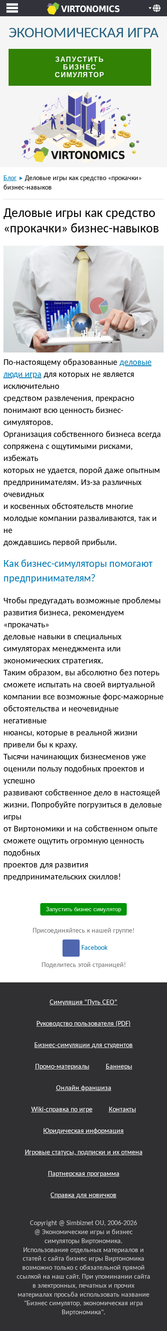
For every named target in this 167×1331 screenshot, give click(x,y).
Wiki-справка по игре (61, 1109)
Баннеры (119, 1066)
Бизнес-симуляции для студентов (83, 1045)
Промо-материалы (62, 1066)
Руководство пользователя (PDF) (83, 1024)
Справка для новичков (83, 1195)
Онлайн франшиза (83, 1088)
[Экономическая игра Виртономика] (83, 8)
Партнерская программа (83, 1174)
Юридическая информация (83, 1131)
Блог (10, 178)
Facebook (93, 948)
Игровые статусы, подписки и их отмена (84, 1152)
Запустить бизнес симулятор (79, 67)
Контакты (122, 1109)
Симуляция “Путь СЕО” (83, 1002)
